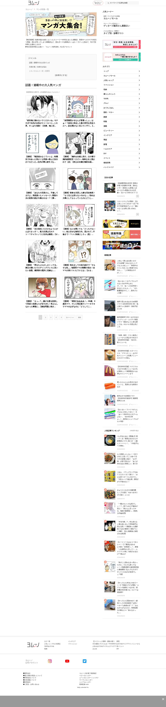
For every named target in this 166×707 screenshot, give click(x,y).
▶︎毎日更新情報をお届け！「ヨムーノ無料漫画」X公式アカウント (48, 47)
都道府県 (107, 163)
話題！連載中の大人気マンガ (39, 62)
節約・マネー (109, 112)
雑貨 (105, 117)
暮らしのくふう (109, 94)
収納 (105, 89)
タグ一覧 (47, 641)
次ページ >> (70, 317)
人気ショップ (109, 80)
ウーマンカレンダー (86, 680)
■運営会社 (26, 673)
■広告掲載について (29, 680)
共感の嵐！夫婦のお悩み (38, 67)
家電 (105, 144)
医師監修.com (84, 684)
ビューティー (109, 130)
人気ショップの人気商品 (52, 644)
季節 (105, 140)
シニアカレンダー (85, 682)
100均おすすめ (49, 646)
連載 (105, 126)
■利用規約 (26, 682)
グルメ (106, 103)
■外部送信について (29, 678)
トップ (106, 71)
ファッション (109, 85)
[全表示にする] (61, 75)
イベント (107, 158)
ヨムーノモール (109, 76)
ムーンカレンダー (85, 678)
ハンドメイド (109, 167)
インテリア (108, 135)
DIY (105, 153)
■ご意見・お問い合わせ (31, 684)
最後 (79, 317)
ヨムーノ (29, 9)
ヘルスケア (108, 149)
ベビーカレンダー (85, 675)
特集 (105, 121)
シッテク (95, 678)
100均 (106, 98)
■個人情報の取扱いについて (32, 675)
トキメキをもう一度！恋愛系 (39, 71)
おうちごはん (109, 108)
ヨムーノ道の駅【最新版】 (88, 673)
